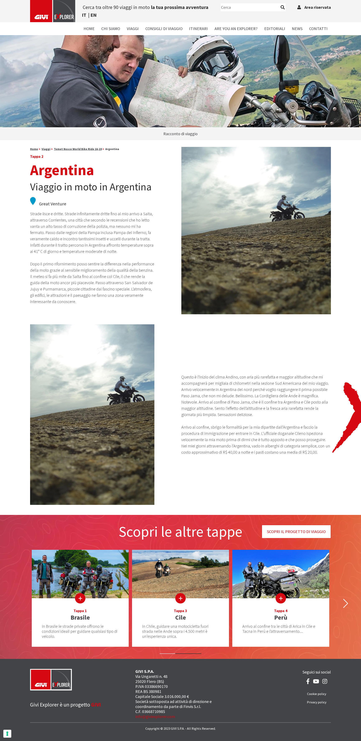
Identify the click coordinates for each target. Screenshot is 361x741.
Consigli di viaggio (164, 28)
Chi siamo (110, 28)
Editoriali (274, 28)
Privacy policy (316, 702)
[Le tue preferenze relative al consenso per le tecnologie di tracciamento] (7, 734)
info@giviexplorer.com (155, 716)
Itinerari (198, 28)
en (93, 15)
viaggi (46, 149)
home (34, 149)
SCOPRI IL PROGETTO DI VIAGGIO (296, 531)
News (297, 28)
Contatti (318, 28)
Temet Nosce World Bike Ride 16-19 (78, 149)
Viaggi (133, 28)
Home (89, 28)
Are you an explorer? (236, 28)
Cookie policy (316, 694)
